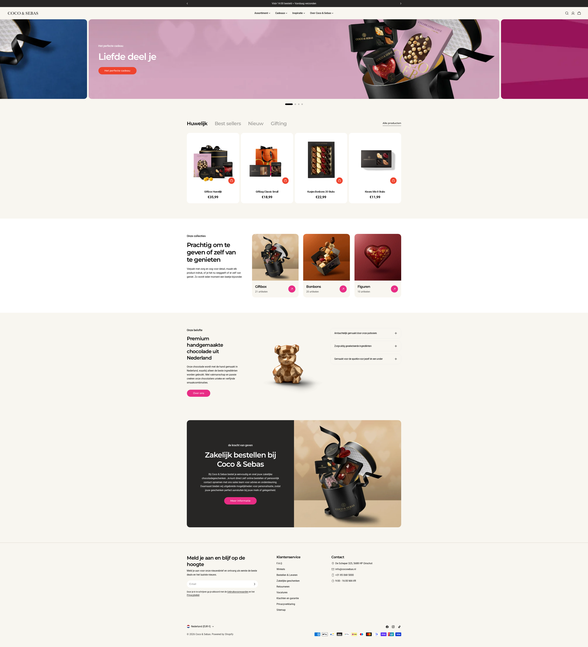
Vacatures (282, 592)
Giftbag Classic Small (267, 191)
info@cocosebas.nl (345, 569)
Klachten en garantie (288, 598)
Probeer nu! (524, 74)
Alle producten (392, 123)
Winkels (281, 569)
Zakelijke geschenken (288, 580)
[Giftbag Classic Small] (267, 159)
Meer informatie (240, 500)
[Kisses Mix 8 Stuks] (375, 159)
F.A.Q (279, 563)
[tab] (197, 123)
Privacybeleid (193, 595)
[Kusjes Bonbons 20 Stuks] (321, 159)
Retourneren (283, 586)
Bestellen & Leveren (287, 575)
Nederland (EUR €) (201, 626)
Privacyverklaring (286, 604)
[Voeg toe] (231, 180)
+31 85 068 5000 (344, 575)
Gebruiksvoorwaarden (237, 592)
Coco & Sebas (203, 634)
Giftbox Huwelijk (213, 191)
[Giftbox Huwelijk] (213, 159)
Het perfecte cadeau (117, 70)
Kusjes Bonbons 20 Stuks (321, 191)
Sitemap (281, 609)
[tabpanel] (294, 168)
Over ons (198, 393)
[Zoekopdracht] (567, 13)
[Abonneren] (254, 584)
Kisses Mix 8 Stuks (375, 191)
